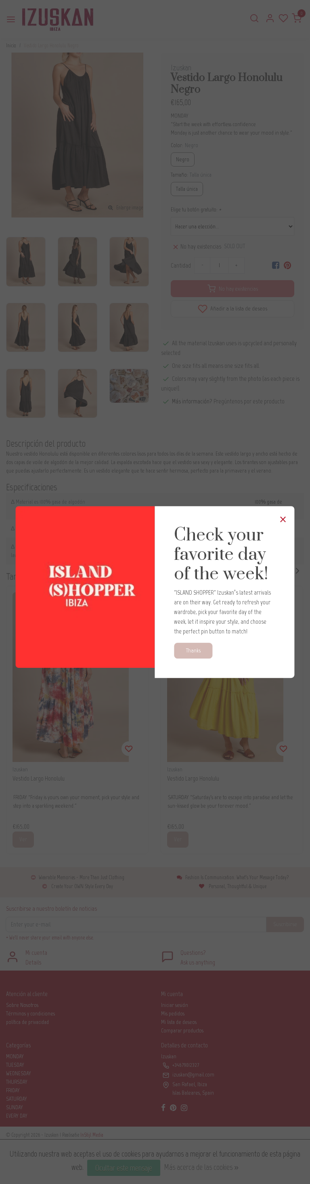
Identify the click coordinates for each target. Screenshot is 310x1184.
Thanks (193, 650)
